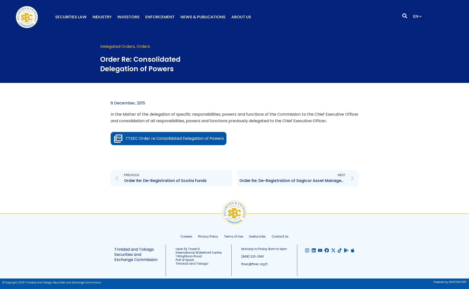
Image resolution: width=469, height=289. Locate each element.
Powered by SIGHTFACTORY (450, 282)
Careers (186, 236)
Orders (143, 46)
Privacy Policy (208, 236)
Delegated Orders (117, 46)
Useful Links (257, 236)
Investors (128, 17)
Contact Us (280, 236)
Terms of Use (233, 236)
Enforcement (160, 17)
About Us (241, 17)
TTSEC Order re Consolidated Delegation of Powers (175, 138)
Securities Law (71, 17)
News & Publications (203, 17)
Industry (102, 17)
